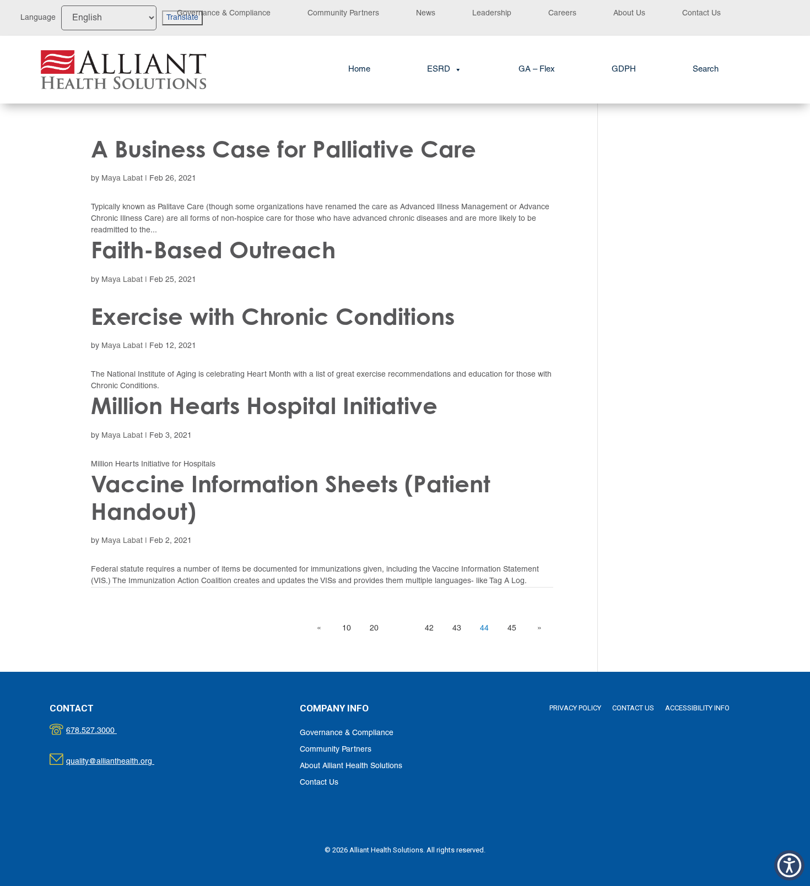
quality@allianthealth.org (120, 761)
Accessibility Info (697, 708)
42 (429, 628)
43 (456, 628)
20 (374, 628)
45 (511, 628)
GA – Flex (537, 69)
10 (346, 628)
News (425, 13)
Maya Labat (122, 178)
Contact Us (701, 13)
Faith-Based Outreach (213, 250)
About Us (629, 13)
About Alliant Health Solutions (351, 766)
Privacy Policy (575, 708)
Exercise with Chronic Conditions (273, 316)
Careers (562, 13)
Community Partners (343, 13)
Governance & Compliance (224, 13)
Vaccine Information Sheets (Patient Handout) (290, 497)
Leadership (491, 13)
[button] (705, 69)
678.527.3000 (102, 731)
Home (359, 69)
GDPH (624, 69)
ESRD (438, 69)
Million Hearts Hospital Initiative (264, 406)
